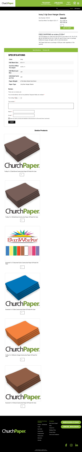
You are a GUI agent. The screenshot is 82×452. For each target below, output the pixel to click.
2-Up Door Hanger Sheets (26, 84)
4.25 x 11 (22, 66)
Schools (39, 440)
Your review (11, 101)
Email (10, 115)
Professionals (41, 433)
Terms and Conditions (54, 434)
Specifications (37, 50)
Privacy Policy (52, 432)
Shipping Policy (52, 430)
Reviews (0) (46, 50)
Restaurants (40, 435)
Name (10, 111)
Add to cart (67, 28)
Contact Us (51, 427)
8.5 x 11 (22, 62)
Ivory (21, 59)
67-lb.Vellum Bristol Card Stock (28, 81)
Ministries (40, 438)
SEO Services (45, 450)
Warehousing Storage (71, 422)
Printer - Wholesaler (71, 426)
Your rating (11, 98)
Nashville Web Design (40, 450)
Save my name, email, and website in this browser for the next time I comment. (30, 118)
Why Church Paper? (53, 423)
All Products (77, 8)
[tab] (37, 50)
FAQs (50, 425)
